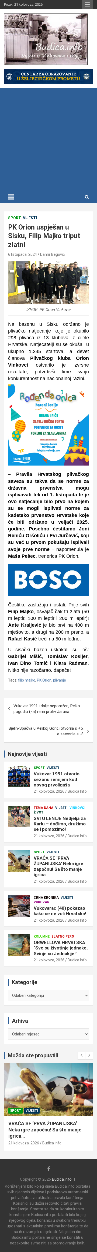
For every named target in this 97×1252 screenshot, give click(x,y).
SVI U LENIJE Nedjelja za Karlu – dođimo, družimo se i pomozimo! (60, 824)
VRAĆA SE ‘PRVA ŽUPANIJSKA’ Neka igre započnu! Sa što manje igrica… (58, 866)
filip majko (26, 680)
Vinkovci (77, 808)
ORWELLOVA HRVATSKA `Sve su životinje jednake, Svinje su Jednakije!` (61, 948)
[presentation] (81, 1055)
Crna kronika (46, 897)
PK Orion (44, 680)
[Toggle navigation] (11, 197)
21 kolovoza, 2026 (49, 791)
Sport (14, 218)
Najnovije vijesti (27, 754)
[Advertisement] (48, 139)
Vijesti (30, 218)
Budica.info (62, 1179)
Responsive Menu (87, 4)
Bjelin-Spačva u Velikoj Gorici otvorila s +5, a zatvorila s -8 (46, 731)
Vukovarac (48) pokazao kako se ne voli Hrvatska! (60, 910)
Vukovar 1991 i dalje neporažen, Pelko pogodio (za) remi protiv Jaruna (46, 708)
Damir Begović (52, 254)
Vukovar (41, 902)
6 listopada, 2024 (22, 254)
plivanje (59, 680)
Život (38, 812)
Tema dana (43, 808)
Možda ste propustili (33, 1055)
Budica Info (77, 791)
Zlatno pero (62, 936)
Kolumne (42, 936)
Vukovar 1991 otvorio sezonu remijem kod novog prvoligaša (56, 779)
